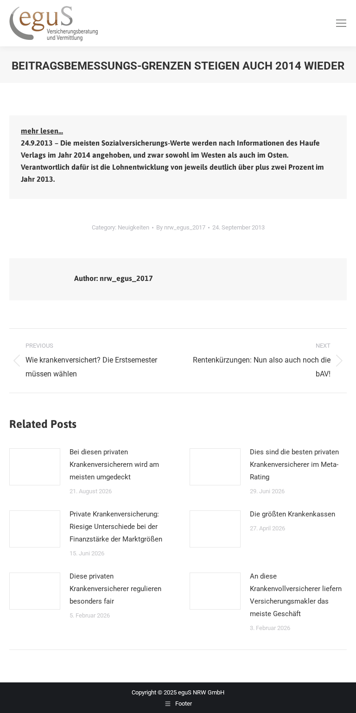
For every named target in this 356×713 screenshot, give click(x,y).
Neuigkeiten (133, 227)
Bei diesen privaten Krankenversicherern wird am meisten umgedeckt (114, 464)
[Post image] (34, 466)
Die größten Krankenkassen (292, 514)
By (180, 227)
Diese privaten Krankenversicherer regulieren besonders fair (115, 588)
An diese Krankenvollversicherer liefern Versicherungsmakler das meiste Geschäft (296, 595)
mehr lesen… (42, 131)
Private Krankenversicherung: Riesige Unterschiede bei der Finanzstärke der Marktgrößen (116, 526)
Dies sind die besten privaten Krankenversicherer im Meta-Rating (294, 464)
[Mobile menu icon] (341, 23)
